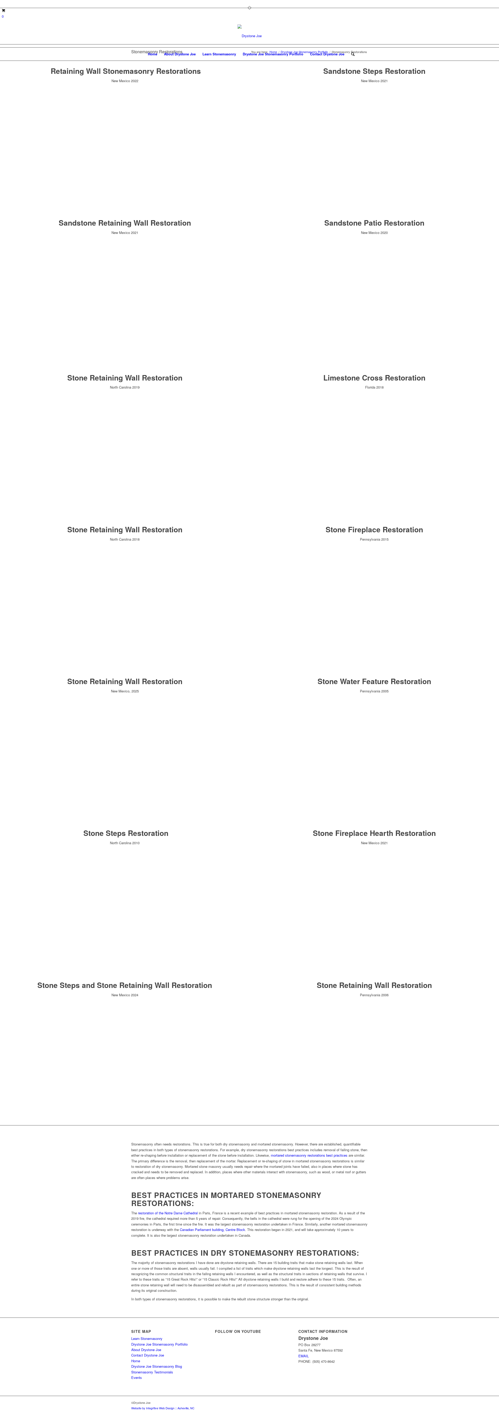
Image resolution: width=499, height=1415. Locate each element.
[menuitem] (153, 54)
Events (136, 1377)
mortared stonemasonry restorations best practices (309, 1155)
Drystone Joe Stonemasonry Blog (156, 1366)
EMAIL (303, 1355)
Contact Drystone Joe (147, 1355)
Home (135, 1360)
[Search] (351, 54)
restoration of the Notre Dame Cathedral (168, 1212)
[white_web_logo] (250, 35)
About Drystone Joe (146, 1349)
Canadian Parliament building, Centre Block (212, 1229)
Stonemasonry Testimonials (152, 1372)
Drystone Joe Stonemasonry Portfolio (159, 1344)
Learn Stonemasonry (146, 1338)
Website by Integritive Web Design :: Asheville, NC (162, 1408)
